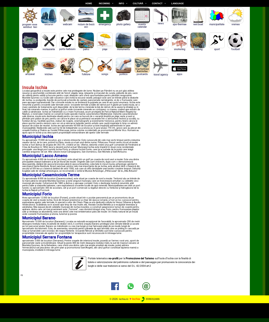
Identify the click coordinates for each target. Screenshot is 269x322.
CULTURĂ (138, 3)
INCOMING (104, 3)
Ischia (136, 299)
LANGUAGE (177, 3)
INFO (121, 3)
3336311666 (152, 299)
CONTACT (157, 3)
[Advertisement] (132, 310)
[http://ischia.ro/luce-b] (146, 285)
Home (88, 3)
